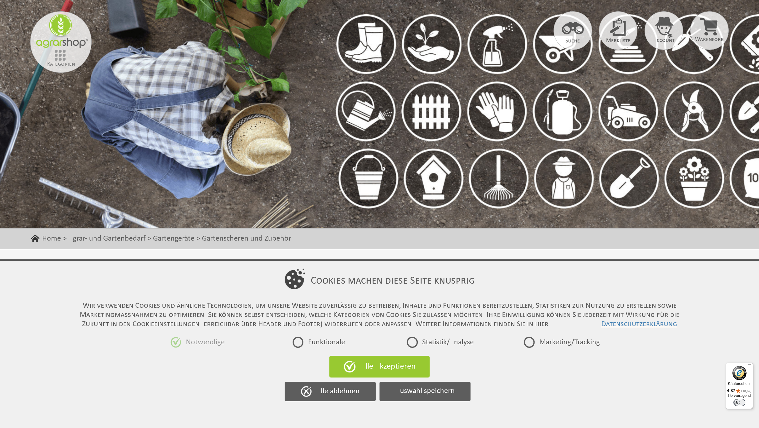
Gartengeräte (173, 238)
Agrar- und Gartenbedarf (107, 238)
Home (51, 238)
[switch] (739, 402)
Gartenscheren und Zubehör (246, 238)
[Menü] (749, 366)
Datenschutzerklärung (639, 324)
